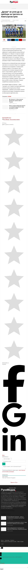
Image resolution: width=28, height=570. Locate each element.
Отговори (2, 563)
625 (16, 103)
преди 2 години (12, 103)
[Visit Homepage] (14, 2)
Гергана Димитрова (6, 20)
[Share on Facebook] (9, 40)
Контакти (12, 540)
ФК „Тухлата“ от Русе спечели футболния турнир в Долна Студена (16, 100)
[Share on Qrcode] (20, 40)
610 (16, 109)
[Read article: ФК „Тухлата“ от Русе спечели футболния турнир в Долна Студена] (5, 101)
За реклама (7, 540)
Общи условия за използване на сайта (8, 541)
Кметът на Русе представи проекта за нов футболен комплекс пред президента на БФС (17, 107)
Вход (3, 455)
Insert (2, 569)
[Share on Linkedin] (16, 40)
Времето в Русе (14, 482)
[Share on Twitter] (13, 40)
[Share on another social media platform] (24, 40)
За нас (2, 540)
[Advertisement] (14, 5)
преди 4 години (16, 20)
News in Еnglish (20, 541)
